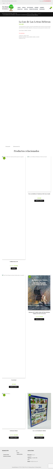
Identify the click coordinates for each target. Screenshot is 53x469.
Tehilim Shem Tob (14, 261)
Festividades (30, 7)
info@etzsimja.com (34, 461)
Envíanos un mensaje (7, 456)
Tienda (31, 13)
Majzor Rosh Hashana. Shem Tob (9, 13)
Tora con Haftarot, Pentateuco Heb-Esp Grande (39, 193)
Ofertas (26, 9)
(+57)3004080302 (47, 1)
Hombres (42, 7)
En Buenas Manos (14, 430)
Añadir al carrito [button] (39, 200)
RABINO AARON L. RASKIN (34, 37)
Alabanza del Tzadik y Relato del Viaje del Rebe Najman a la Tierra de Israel (39, 313)
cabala (27, 37)
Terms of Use (31, 467)
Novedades (42, 9)
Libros (19, 7)
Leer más (14, 268)
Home (28, 13)
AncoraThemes (15, 467)
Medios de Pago (19, 454)
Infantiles (19, 9)
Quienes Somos (6, 454)
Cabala (39, 13)
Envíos (18, 452)
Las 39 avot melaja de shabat (39, 430)
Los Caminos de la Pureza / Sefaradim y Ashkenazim (15, 14)
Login (4, 3)
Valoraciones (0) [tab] (16, 146)
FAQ (17, 450)
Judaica (24, 7)
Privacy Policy (38, 467)
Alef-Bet (24, 37)
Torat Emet (13, 380)
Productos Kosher (33, 9)
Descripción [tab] (8, 146)
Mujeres (36, 7)
